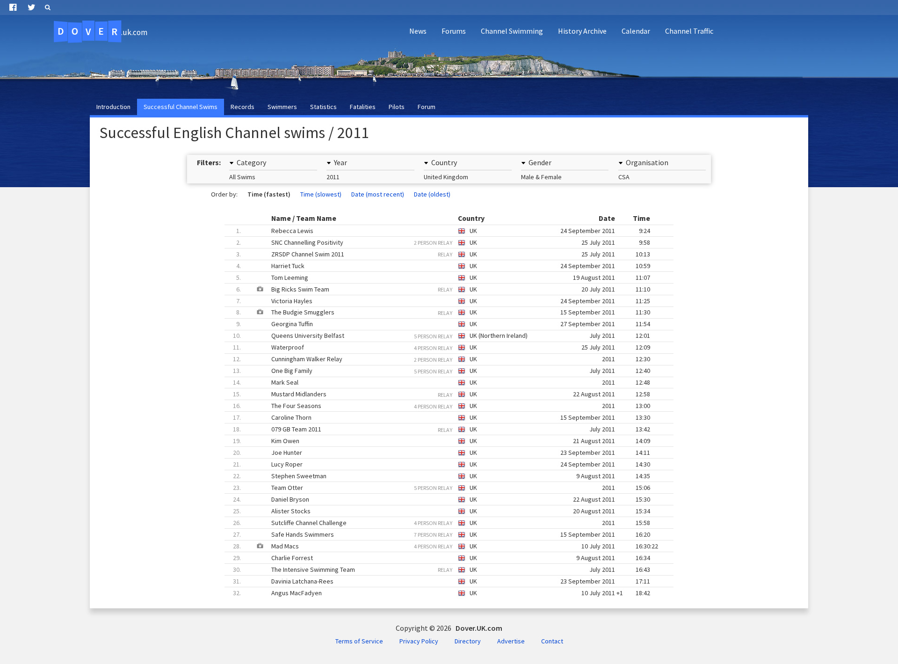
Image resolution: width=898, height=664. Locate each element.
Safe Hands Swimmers (441, 534)
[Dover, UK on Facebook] (13, 7)
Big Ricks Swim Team (437, 289)
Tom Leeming (443, 277)
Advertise (511, 641)
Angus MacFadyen (441, 593)
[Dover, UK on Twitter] (31, 7)
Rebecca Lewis (443, 230)
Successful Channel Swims (180, 106)
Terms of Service (359, 641)
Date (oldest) (432, 194)
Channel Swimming (512, 31)
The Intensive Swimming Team (441, 569)
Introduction (113, 106)
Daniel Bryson (441, 499)
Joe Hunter (441, 452)
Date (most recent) (377, 194)
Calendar (636, 31)
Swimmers (282, 106)
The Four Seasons (441, 405)
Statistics (323, 106)
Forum (426, 106)
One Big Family (441, 370)
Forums (454, 31)
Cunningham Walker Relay (441, 359)
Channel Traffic (689, 31)
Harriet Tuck (443, 266)
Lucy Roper (441, 464)
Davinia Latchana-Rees (441, 581)
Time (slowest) (320, 194)
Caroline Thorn (441, 417)
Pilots (397, 106)
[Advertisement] (723, 68)
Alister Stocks (441, 511)
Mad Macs (441, 546)
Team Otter (441, 487)
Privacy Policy (418, 641)
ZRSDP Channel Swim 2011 (443, 254)
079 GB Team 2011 (441, 429)
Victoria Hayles (443, 301)
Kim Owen (441, 441)
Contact (552, 641)
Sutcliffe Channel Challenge (441, 522)
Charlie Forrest (441, 558)
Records (242, 106)
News (418, 31)
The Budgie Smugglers (437, 312)
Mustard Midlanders (441, 394)
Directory (468, 641)
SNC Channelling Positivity (443, 242)
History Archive (582, 31)
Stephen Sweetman (441, 476)
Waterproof (441, 347)
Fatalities (363, 106)
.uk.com (102, 31)
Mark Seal (441, 382)
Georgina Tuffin (443, 324)
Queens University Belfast (441, 335)
